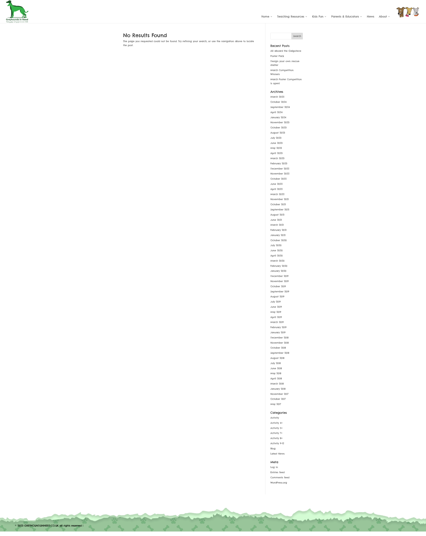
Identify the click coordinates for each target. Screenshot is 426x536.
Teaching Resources (290, 16)
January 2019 (278, 332)
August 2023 (277, 132)
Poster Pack (277, 56)
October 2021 (278, 204)
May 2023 (276, 148)
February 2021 (278, 230)
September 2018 (279, 352)
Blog (273, 448)
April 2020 (276, 255)
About (383, 16)
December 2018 (279, 337)
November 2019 (279, 281)
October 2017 (278, 398)
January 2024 (278, 117)
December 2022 (279, 168)
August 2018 (277, 358)
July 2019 (275, 301)
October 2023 (278, 127)
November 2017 (279, 393)
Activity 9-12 (277, 443)
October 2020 (278, 240)
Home (265, 16)
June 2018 (276, 368)
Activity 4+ (276, 422)
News (370, 16)
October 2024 (278, 101)
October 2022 (278, 178)
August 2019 (277, 296)
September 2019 (279, 291)
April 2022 (276, 189)
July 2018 (275, 363)
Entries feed (277, 472)
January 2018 (278, 388)
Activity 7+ (276, 433)
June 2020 (276, 250)
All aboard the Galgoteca (285, 50)
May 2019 (275, 311)
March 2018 (277, 383)
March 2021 (277, 224)
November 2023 (279, 122)
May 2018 (275, 373)
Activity (274, 417)
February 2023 (278, 163)
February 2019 (278, 327)
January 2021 (278, 235)
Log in (274, 467)
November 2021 (279, 199)
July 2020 (276, 245)
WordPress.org (278, 482)
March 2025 (277, 96)
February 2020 (278, 265)
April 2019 (276, 317)
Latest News (277, 453)
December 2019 (279, 276)
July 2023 (275, 137)
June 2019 (276, 306)
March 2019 (277, 322)
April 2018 (276, 378)
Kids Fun (317, 16)
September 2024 (280, 107)
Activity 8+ (276, 438)
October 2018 (278, 347)
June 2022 (276, 183)
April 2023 (276, 153)
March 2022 (277, 194)
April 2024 (276, 112)
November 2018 (279, 342)
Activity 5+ (276, 428)
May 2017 (275, 404)
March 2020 (277, 260)
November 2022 (279, 173)
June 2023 (276, 143)
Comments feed (279, 477)
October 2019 (278, 286)
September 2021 (279, 209)
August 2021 (277, 214)
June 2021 (276, 219)
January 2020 (278, 270)
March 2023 (277, 158)
